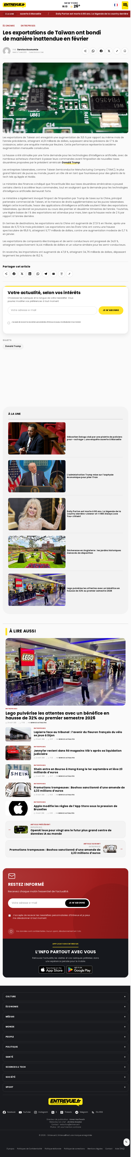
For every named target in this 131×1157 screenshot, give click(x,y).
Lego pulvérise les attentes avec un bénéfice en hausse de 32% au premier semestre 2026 (57, 716)
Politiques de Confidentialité (29, 1149)
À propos (10, 1149)
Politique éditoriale (53, 1149)
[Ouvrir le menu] (125, 5)
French (116, 5)
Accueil (5, 20)
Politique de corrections (74, 1149)
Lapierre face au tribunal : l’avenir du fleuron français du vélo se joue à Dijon (78, 734)
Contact (108, 1149)
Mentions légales (95, 1149)
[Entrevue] (16, 5)
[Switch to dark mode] (126, 1142)
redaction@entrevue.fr (70, 1124)
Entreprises (28, 25)
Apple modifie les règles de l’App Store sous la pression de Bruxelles (75, 808)
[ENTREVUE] (65, 1102)
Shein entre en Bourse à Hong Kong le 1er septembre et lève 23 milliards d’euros (78, 771)
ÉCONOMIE (12, 20)
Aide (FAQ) (120, 1149)
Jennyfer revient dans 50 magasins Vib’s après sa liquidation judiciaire (78, 752)
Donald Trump (71, 163)
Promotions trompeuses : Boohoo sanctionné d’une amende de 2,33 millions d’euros (79, 789)
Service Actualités (38, 723)
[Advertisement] (65, 378)
